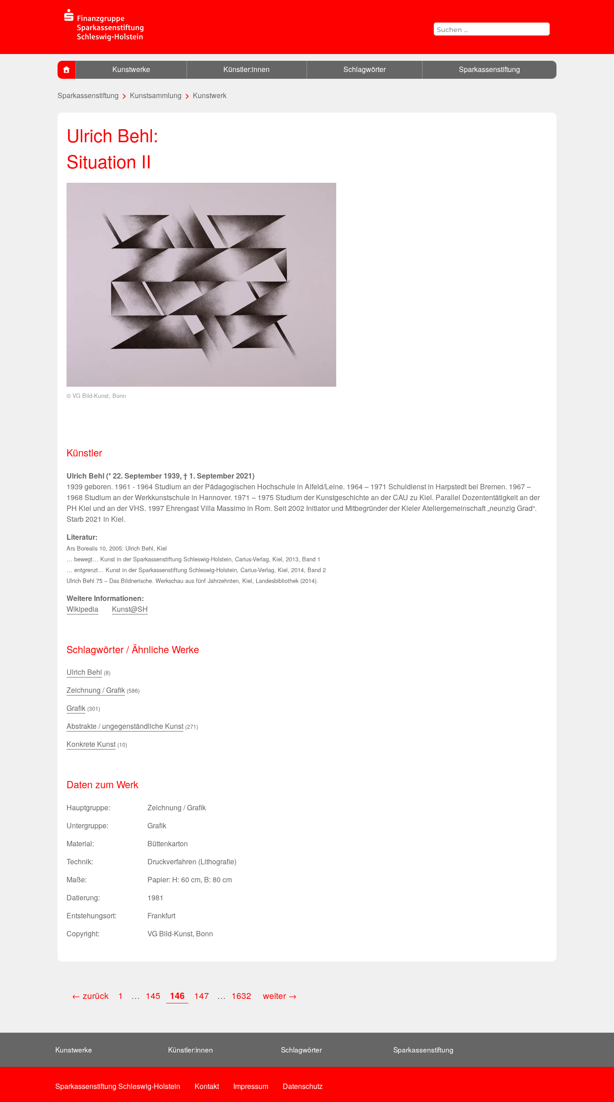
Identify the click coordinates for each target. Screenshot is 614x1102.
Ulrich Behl (84, 672)
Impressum (250, 1086)
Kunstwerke (131, 69)
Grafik (76, 708)
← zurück (90, 995)
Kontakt (207, 1086)
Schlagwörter (364, 69)
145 (153, 995)
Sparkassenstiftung (489, 69)
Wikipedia (82, 609)
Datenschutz (303, 1086)
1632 (242, 995)
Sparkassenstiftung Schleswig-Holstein (117, 1086)
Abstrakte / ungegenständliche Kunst (125, 726)
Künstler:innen (246, 69)
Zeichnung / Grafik (96, 690)
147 (201, 995)
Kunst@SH (130, 609)
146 (177, 995)
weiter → (280, 995)
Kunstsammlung (156, 95)
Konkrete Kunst (91, 744)
